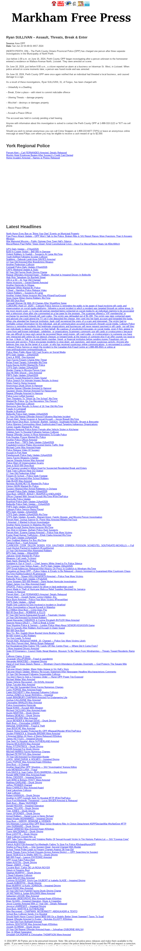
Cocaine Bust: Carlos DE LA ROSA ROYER (28, 867)
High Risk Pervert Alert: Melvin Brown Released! (30, 643)
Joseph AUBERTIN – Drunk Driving (23, 883)
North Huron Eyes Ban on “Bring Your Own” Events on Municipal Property (42, 233)
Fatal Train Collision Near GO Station (24, 470)
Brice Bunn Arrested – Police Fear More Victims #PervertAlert (37, 599)
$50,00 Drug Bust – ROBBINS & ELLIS (25, 612)
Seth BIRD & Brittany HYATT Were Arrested (28, 780)
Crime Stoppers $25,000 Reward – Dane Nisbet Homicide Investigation (41, 581)
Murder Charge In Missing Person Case (25, 370)
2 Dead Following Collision (19, 875)
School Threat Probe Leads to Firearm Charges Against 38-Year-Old (40, 849)
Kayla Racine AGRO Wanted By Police (25, 365)
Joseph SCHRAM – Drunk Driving (23, 927)
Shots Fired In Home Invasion (21, 383)
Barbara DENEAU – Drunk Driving (23, 715)
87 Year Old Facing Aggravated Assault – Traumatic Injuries (36, 615)
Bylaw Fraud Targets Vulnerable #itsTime (26, 362)
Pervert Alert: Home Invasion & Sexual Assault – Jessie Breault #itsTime (42, 419)
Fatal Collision (13, 793)
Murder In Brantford (15, 411)
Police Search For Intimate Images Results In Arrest (32, 380)
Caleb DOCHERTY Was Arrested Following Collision (32, 692)
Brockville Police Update (18, 499)
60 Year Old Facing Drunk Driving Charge (26, 272)
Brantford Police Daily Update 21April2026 (27, 501)
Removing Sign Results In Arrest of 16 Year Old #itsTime (34, 406)
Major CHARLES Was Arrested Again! (25, 787)
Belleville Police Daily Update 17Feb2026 (26, 579)
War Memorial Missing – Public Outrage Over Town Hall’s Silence (38, 241)
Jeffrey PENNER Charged (19, 785)
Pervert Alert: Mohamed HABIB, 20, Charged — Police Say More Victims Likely (46, 640)
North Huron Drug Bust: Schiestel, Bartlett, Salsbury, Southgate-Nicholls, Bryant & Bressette (52, 421)
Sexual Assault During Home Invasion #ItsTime (29, 527)
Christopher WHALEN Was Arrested (24, 702)
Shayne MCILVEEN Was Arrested (23, 744)
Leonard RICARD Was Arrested (21, 718)
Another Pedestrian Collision (20, 264)
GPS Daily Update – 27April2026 (22, 249)
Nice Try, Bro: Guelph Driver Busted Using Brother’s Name (35, 633)
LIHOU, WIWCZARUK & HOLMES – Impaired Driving (32, 759)
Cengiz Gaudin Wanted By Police (22, 427)
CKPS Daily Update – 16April (20, 602)
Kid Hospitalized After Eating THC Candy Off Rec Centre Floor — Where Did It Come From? (52, 646)
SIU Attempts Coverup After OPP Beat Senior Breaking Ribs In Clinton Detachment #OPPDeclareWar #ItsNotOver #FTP (66, 823)
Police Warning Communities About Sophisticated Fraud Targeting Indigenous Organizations (52, 424)
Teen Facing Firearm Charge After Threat (26, 360)
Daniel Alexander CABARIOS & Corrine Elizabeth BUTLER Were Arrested (42, 620)
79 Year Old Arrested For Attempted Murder (27, 756)
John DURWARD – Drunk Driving (22, 826)
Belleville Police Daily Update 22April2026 (27, 414)
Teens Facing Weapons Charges (22, 458)
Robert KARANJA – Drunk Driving (23, 795)
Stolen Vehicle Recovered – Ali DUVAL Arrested (30, 682)
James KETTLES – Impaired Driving (24, 738)
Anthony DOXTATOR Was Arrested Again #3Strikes (32, 924)
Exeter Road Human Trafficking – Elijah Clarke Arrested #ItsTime (38, 535)
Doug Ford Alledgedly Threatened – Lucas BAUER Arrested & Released (41, 800)
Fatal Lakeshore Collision (18, 790)
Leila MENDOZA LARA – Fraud (21, 769)
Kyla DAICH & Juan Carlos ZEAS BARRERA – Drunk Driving (36, 772)
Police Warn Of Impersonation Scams (25, 463)
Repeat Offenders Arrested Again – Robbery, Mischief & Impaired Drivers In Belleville (48, 275)
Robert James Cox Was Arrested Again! (26, 584)
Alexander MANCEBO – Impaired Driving (26, 661)
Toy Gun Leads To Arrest (18, 638)
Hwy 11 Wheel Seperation (19, 932)
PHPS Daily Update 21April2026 (22, 506)
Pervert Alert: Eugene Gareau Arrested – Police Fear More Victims (39, 532)
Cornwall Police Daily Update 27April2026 (26, 267)
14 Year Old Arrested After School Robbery (27, 478)
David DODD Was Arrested (19, 888)
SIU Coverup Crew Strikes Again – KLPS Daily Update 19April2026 (39, 566)
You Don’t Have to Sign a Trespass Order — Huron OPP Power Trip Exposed (44, 677)
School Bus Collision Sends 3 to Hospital (26, 914)
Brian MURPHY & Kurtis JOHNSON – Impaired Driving (33, 885)
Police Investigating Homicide (21, 705)
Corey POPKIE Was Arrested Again (24, 689)
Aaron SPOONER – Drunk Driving (23, 813)
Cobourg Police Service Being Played (25, 509)
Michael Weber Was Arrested (20, 679)
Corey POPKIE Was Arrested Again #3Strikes (29, 762)
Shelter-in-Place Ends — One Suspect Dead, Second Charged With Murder (43, 847)
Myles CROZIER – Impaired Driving (24, 777)
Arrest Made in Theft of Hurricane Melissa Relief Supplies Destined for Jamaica (45, 589)
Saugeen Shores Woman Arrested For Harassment (31, 391)
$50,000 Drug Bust (15, 630)
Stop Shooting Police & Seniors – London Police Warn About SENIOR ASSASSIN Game (50, 625)
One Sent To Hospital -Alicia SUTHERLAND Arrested (32, 741)
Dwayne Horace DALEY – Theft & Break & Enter (30, 622)
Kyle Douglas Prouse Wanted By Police (26, 437)
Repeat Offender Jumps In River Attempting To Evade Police (36, 434)
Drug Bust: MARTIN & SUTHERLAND (25, 909)
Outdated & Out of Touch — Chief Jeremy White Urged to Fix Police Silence (44, 563)
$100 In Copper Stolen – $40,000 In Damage (28, 251)
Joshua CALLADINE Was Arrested (23, 700)
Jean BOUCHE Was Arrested (20, 728)
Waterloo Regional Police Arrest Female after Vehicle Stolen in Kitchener (42, 429)
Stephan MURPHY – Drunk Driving (23, 872)
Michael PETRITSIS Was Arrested (23, 754)
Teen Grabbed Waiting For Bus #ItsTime (26, 540)
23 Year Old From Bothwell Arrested (24, 921)
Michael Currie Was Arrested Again (23, 447)
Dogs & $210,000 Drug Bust (20, 465)
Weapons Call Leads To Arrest (21, 558)
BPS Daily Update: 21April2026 (21, 512)
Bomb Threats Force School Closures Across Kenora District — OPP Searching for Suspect (52, 852)
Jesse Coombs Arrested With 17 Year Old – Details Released (36, 903)
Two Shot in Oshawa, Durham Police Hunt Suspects (32, 530)
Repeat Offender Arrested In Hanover (24, 393)
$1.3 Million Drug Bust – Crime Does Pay (26, 610)
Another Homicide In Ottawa (20, 285)
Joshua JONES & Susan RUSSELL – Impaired (29, 695)
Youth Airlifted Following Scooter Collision (26, 256)
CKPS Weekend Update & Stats (22, 269)
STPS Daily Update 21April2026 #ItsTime (26, 514)
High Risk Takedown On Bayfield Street (26, 277)
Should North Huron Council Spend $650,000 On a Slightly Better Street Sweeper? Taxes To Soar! (55, 916)
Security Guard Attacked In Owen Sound (26, 378)
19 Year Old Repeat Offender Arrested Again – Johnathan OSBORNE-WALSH (44, 929)
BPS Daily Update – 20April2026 (22, 553)
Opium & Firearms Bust (18, 870)
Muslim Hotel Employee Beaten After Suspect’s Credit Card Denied (39, 155)
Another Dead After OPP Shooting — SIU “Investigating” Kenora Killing (41, 767)
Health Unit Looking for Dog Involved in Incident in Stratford (35, 604)
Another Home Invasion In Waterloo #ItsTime (28, 525)
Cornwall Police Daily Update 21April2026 (26, 491)
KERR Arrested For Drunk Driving (22, 749)
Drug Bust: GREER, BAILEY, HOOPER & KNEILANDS (33, 494)
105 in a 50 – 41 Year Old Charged (23, 280)
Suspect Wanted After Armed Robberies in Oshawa (31, 488)
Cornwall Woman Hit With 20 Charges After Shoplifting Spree (36, 303)
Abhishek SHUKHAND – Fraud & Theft (25, 726)
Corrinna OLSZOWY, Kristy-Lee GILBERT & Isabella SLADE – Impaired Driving (45, 880)
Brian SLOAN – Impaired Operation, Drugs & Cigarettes (33, 901)
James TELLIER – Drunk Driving (22, 808)
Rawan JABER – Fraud (17, 865)
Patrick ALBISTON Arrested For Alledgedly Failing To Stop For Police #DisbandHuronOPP (51, 844)
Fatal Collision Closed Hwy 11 (21, 836)
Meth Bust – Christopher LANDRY (23, 723)
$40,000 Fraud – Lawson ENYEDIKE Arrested (29, 857)
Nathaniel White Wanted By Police (23, 287)
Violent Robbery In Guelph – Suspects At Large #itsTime (34, 254)
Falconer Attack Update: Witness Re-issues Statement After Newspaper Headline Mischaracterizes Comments (61, 671)
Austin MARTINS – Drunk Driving (22, 713)
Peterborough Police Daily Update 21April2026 (29, 455)
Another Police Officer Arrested (21, 439)
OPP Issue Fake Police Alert (20, 860)
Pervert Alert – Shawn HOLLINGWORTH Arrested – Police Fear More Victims (44, 576)
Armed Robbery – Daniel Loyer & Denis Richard (29, 816)
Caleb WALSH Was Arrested (20, 878)
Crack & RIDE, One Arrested (20, 357)
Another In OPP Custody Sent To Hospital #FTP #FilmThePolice (38, 798)
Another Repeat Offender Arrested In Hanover (28, 388)
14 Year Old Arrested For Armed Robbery (26, 617)
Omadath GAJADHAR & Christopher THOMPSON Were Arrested (38, 934)
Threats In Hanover (15, 592)
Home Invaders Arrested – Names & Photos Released (33, 158)
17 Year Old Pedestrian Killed (20, 473)
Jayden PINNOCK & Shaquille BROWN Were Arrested (33, 733)
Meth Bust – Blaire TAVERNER (21, 803)
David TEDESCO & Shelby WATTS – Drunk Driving (32, 854)
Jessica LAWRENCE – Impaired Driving (26, 906)
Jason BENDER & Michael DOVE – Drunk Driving (31, 720)
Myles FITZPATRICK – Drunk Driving (24, 746)
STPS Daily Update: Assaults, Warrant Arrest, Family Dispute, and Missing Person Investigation (54, 517)
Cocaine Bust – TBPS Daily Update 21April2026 (30, 442)
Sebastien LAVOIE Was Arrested (22, 896)
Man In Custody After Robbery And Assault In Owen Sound (35, 628)
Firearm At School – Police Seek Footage (26, 476)
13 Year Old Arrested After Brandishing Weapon (29, 262)
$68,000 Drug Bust (15, 300)
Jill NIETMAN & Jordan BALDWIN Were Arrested (30, 893)
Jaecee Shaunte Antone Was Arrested (25, 460)
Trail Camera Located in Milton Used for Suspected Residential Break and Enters (46, 468)
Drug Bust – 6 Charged (17, 764)
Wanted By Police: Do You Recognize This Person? (32, 401)
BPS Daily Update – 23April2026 (22, 354)
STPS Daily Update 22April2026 (22, 367)
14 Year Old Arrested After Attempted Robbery (29, 550)
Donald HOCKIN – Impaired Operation (25, 805)
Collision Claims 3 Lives (18, 656)
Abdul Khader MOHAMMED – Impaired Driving (29, 818)
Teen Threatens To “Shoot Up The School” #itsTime (31, 398)
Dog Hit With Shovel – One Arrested (24, 372)
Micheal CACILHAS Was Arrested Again (26, 710)
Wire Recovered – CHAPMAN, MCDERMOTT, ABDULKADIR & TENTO (41, 911)
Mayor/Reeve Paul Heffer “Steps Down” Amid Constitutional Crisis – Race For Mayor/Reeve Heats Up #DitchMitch (63, 244)
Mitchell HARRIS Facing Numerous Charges (28, 751)
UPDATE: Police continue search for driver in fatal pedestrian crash (39, 586)
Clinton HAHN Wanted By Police (22, 486)
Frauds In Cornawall (16, 409)
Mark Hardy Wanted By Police (21, 561)
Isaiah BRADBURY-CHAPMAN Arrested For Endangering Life (36, 697)
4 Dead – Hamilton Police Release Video (26, 290)
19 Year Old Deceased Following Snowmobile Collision (33, 674)
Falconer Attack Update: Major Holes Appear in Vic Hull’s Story (37, 669)
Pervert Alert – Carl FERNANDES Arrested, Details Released (36, 152)
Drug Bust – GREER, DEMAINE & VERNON (28, 821)
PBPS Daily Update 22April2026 (22, 375)
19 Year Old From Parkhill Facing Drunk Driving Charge (33, 890)
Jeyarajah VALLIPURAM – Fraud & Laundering (29, 659)
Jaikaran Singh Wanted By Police (23, 555)
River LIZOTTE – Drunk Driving (21, 834)
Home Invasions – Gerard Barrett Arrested (27, 282)
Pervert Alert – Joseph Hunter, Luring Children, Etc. (31, 597)
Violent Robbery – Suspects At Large (24, 293)
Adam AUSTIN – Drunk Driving (21, 862)
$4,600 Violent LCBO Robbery (21, 635)
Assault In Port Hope (16, 452)
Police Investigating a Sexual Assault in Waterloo (30, 607)
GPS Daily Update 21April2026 (21, 537)
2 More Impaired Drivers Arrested (22, 648)
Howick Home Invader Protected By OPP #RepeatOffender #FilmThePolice (43, 731)
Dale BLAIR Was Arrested (19, 481)
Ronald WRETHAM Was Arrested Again (26, 775)
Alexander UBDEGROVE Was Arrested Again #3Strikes (34, 898)
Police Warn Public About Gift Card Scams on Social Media (36, 352)
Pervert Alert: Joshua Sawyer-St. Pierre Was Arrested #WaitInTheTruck (41, 519)
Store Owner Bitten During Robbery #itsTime (28, 298)
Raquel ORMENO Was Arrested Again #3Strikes (30, 829)
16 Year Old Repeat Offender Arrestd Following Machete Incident (38, 416)
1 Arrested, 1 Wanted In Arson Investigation (28, 522)
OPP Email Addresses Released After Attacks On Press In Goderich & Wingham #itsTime (51, 568)
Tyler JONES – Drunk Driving (20, 811)
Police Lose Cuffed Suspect (20, 396)
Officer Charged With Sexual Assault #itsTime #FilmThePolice (37, 496)
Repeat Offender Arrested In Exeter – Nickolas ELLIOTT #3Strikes (39, 919)
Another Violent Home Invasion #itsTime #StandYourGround (36, 295)
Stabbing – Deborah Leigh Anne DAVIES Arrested (30, 259)
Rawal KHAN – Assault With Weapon (24, 708)
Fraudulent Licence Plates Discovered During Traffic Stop (34, 445)
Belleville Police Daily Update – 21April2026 (28, 504)
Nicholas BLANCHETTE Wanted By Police (27, 483)
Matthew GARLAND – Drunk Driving (24, 782)
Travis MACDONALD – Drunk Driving (24, 831)
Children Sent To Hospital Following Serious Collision (32, 432)
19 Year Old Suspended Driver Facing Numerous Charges (34, 687)
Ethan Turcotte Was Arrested (20, 684)
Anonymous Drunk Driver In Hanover (24, 385)
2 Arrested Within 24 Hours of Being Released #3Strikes (34, 736)
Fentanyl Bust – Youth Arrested (21, 543)
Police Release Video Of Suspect (23, 450)
